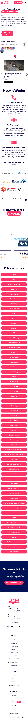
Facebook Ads (14, 646)
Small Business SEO (14, 662)
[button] (25, 2)
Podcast (14, 679)
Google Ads (14, 643)
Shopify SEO (14, 652)
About (14, 695)
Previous (0, 73)
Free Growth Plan (18, 2)
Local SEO (14, 656)
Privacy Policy (14, 713)
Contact (14, 705)
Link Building (14, 649)
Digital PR (14, 665)
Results (14, 698)
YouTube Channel (14, 685)
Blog (14, 675)
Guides (14, 682)
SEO (14, 640)
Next (26, 73)
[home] (5, 2)
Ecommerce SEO (14, 659)
